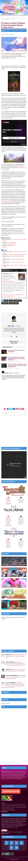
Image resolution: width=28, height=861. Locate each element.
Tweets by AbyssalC (5, 703)
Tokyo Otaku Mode (19, 825)
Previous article (14, 341)
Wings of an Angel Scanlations (7, 827)
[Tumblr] (16, 843)
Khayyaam (18, 361)
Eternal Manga (4, 820)
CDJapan (17, 818)
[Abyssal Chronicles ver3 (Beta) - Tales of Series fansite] (14, 7)
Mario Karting (22, 821)
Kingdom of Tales (8, 821)
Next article (14, 343)
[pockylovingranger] (3, 677)
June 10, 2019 (6, 34)
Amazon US (8, 499)
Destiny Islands (23, 818)
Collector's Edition (17, 239)
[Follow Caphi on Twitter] (11, 337)
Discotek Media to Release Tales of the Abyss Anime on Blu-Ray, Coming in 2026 (16, 656)
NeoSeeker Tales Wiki (13, 822)
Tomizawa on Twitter (6, 200)
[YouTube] (21, 843)
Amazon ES (20, 502)
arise (6, 300)
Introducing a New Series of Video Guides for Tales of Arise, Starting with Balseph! (16, 358)
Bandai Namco (8, 525)
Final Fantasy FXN (11, 820)
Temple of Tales (11, 825)
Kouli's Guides (16, 821)
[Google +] (12, 848)
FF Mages (18, 820)
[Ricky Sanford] (3, 663)
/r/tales (7, 824)
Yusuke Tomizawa (14, 303)
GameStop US (8, 521)
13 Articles (18, 326)
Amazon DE (21, 500)
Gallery (13, 294)
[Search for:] (14, 413)
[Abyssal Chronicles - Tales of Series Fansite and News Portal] (4, 830)
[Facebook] (7, 843)
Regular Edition (12, 242)
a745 (18, 353)
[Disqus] (14, 387)
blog (11, 300)
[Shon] (3, 671)
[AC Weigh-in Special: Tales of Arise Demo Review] (4, 353)
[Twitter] (12, 843)
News (9, 294)
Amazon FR (20, 522)
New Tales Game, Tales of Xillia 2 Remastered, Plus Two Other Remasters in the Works (16, 677)
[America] (3, 656)
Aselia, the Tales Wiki (10, 818)
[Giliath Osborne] (3, 684)
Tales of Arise (17, 300)
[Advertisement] (14, 61)
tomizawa (4, 303)
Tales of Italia (20, 824)
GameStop (8, 500)
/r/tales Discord (13, 824)
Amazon (3, 818)
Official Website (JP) (10, 296)
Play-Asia (5, 247)
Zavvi (21, 547)
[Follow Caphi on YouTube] (16, 337)
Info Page (4, 294)
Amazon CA (8, 503)
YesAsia (16, 827)
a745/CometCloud (14, 859)
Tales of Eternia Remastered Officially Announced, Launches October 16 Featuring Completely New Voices (16, 663)
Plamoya (3, 824)
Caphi (12, 34)
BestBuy (8, 522)
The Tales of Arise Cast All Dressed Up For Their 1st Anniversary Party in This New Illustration (17, 365)
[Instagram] (16, 848)
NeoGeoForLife (4, 822)
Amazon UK (21, 499)
